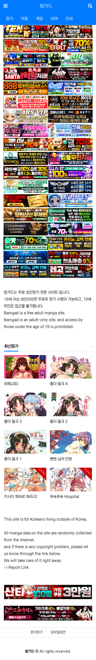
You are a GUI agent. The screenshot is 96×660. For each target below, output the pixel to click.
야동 (24, 18)
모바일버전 (58, 632)
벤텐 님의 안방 (61, 459)
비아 (54, 18)
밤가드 (46, 6)
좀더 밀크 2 (59, 421)
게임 (39, 18)
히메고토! (11, 384)
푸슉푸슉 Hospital (64, 496)
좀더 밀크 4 (59, 384)
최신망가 (11, 346)
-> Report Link (16, 567)
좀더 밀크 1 (13, 459)
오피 (69, 18)
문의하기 (36, 632)
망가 (9, 18)
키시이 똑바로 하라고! (20, 496)
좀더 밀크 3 (13, 421)
